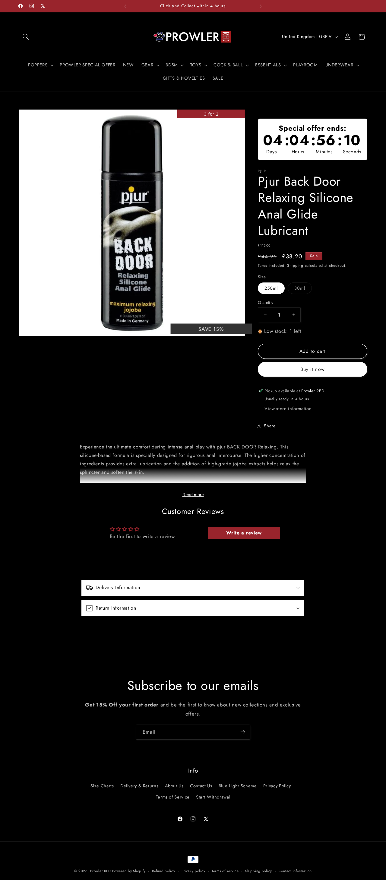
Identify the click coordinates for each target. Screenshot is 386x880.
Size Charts (102, 786)
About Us (174, 786)
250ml (271, 288)
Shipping (295, 265)
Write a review (244, 533)
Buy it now (312, 369)
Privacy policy (193, 870)
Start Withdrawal (213, 797)
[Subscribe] (243, 732)
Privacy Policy (277, 786)
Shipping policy (258, 870)
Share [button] (270, 425)
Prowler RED (100, 871)
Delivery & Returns (139, 786)
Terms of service (225, 870)
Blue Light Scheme (238, 786)
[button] (26, 37)
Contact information (295, 870)
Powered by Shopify (128, 871)
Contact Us (201, 786)
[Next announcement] (260, 6)
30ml (303, 289)
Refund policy (163, 870)
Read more (193, 494)
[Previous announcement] (125, 6)
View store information (288, 408)
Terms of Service (173, 797)
